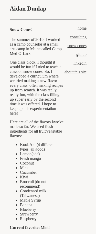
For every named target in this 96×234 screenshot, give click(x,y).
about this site (76, 72)
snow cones (77, 46)
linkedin (80, 63)
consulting (78, 37)
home (82, 28)
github (81, 54)
